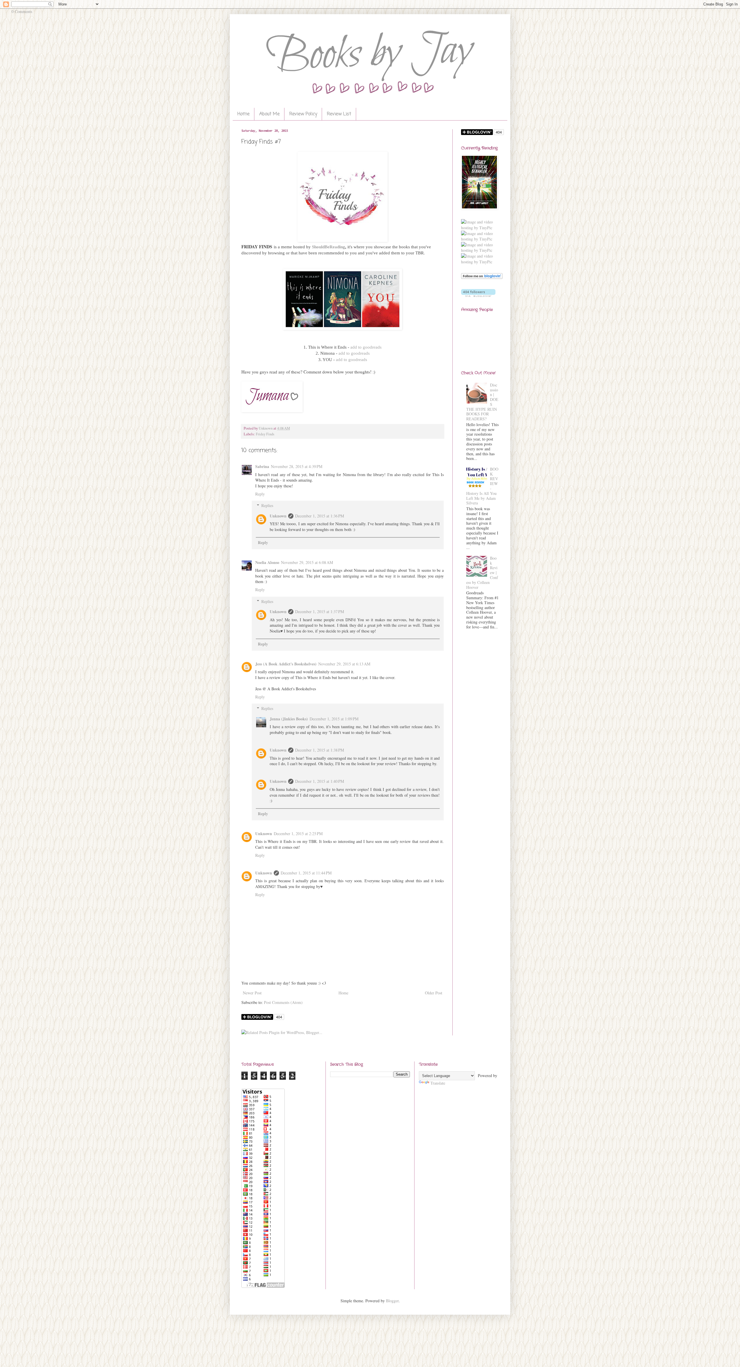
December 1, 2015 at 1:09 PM (334, 719)
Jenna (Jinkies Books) (289, 719)
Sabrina (262, 466)
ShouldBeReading (328, 246)
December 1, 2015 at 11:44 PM (306, 873)
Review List (339, 114)
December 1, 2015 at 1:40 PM (319, 781)
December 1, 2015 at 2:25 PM (298, 833)
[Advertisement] (480, 727)
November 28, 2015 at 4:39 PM (296, 466)
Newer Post (252, 993)
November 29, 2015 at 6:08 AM (307, 562)
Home (243, 114)
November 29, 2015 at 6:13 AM (344, 664)
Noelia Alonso (267, 562)
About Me (269, 114)
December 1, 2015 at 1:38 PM (319, 750)
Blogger (392, 1300)
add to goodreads (366, 347)
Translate (437, 1083)
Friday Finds (265, 434)
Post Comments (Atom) (283, 1002)
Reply (260, 494)
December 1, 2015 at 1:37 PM (319, 611)
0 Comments (22, 11)
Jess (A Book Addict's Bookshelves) (286, 664)
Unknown (278, 516)
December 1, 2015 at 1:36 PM (319, 516)
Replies (267, 505)
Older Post (433, 993)
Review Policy (303, 114)
